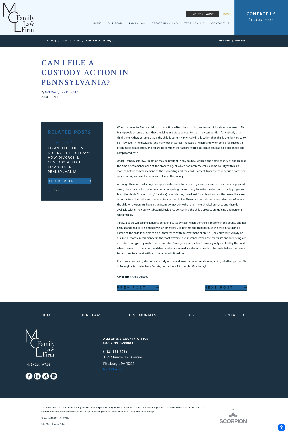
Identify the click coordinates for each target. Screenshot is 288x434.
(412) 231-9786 (261, 19)
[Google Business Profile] (53, 376)
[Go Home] (44, 40)
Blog (226, 14)
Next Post (219, 287)
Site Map (45, 424)
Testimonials (142, 315)
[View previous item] (50, 190)
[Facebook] (29, 376)
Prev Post (131, 287)
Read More (63, 181)
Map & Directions (113, 369)
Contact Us (234, 315)
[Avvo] (45, 376)
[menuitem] (97, 23)
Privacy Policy (58, 424)
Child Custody (140, 277)
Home (47, 315)
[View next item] (63, 190)
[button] (281, 427)
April (77, 41)
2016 (64, 41)
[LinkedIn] (37, 376)
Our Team (90, 315)
